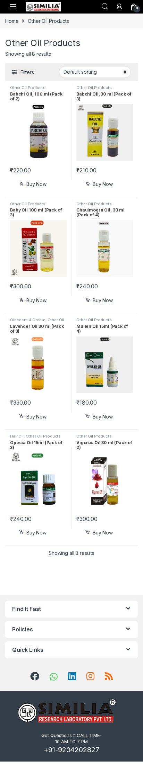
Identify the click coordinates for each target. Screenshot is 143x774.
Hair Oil (17, 436)
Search (105, 6)
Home (11, 21)
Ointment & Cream (27, 319)
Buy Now (36, 184)
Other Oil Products (27, 87)
